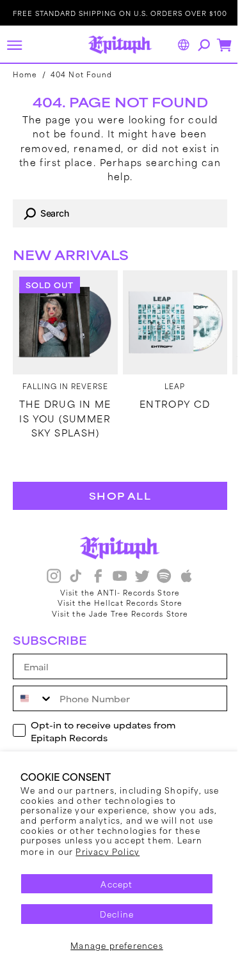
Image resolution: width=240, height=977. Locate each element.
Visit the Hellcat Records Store (115, 602)
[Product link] (63, 320)
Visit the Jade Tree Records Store (115, 613)
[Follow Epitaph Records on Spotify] (159, 577)
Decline (112, 913)
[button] (14, 45)
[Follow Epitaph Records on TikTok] (71, 577)
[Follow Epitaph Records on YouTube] (115, 577)
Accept (112, 883)
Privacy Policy (136, 851)
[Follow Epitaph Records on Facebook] (92, 577)
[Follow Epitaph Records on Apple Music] (181, 577)
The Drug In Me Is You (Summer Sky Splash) (63, 413)
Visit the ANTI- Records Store (115, 592)
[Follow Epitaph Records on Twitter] (137, 577)
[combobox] (115, 213)
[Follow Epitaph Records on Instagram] (48, 577)
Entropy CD (168, 399)
